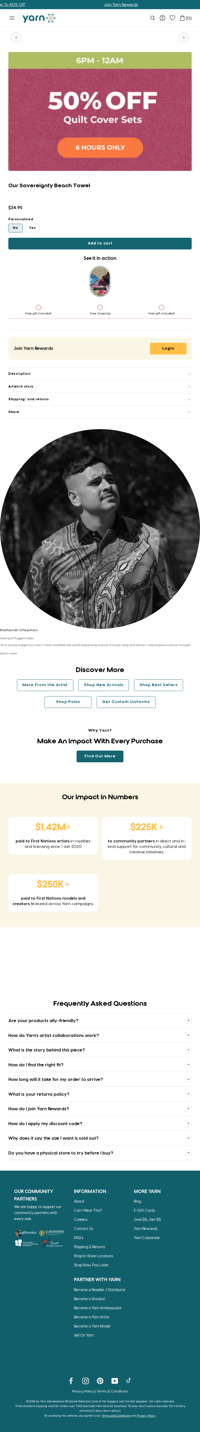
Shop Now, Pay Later (91, 1265)
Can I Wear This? (88, 1210)
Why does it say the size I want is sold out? (53, 1137)
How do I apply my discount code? (45, 1123)
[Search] (152, 18)
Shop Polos (68, 702)
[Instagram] (85, 1380)
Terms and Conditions (116, 1415)
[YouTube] (114, 1380)
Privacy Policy (83, 1391)
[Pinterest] (100, 1380)
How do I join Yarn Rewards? (38, 1108)
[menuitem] (152, 18)
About (79, 1201)
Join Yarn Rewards (101, 4)
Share (13, 412)
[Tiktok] (129, 1380)
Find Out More (99, 756)
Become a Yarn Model (92, 1326)
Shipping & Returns (89, 1246)
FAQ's (78, 1237)
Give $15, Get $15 (147, 1219)
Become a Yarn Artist (91, 1317)
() (189, 18)
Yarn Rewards (145, 1228)
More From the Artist (45, 685)
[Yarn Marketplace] (39, 18)
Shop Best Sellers (159, 685)
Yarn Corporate (147, 1237)
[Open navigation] (12, 18)
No (15, 228)
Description (19, 374)
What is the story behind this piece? (46, 1049)
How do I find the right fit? (36, 1064)
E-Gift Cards (144, 1210)
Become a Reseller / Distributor (100, 1289)
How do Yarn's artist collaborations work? (53, 1035)
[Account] (162, 18)
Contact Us (83, 1228)
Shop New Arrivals (103, 685)
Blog (137, 1201)
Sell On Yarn (84, 1335)
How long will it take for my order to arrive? (55, 1079)
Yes (32, 228)
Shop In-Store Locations (93, 1256)
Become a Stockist (89, 1298)
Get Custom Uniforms (126, 702)
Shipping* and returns (28, 399)
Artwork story (20, 386)
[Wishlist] (172, 18)
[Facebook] (71, 1380)
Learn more (8, 653)
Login (168, 348)
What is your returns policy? (39, 1093)
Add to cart (100, 243)
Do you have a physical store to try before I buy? (60, 1152)
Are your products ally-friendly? (43, 1020)
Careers (80, 1219)
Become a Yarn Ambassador (98, 1308)
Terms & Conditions (112, 1391)
